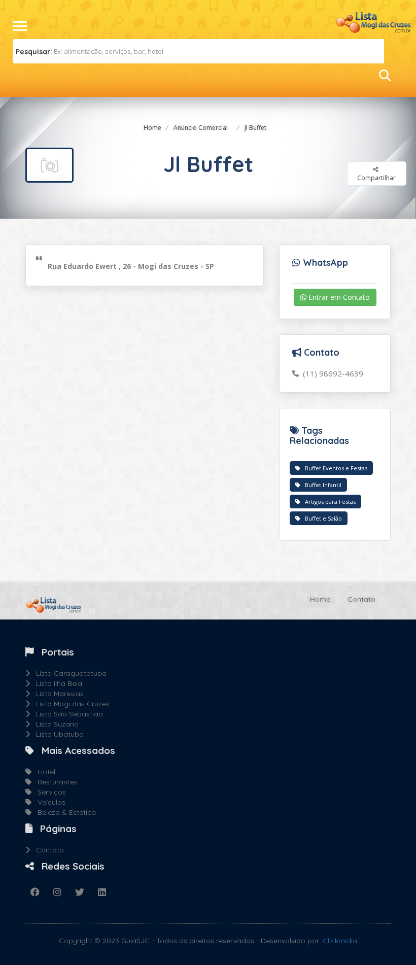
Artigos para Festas (328, 501)
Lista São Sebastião (66, 713)
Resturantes (54, 781)
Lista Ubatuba (57, 734)
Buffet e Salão (321, 518)
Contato (361, 599)
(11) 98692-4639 (331, 373)
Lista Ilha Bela (56, 683)
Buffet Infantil (320, 485)
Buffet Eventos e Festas (333, 468)
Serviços (48, 792)
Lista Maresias (57, 693)
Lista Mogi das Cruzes (70, 703)
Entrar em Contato (338, 297)
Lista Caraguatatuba (68, 673)
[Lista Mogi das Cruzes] (373, 21)
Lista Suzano (54, 724)
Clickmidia (340, 940)
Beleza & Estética (63, 812)
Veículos (48, 802)
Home (152, 127)
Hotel (43, 771)
